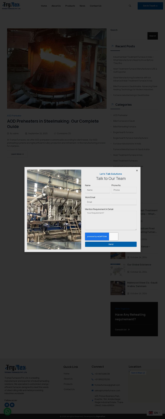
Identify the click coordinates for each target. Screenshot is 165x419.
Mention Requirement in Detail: (99, 209)
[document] (82, 209)
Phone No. (116, 185)
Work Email (90, 197)
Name (87, 185)
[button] (137, 170)
